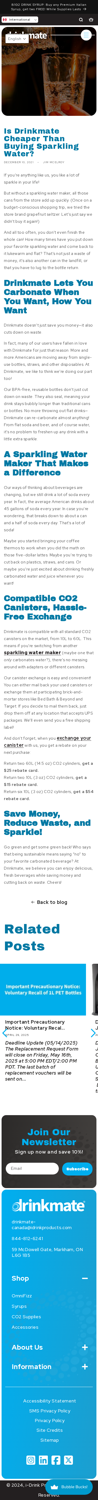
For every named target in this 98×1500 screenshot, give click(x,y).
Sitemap (50, 1440)
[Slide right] (93, 1033)
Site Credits (50, 1430)
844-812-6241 (27, 1238)
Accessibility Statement (49, 1401)
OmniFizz (22, 1296)
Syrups (19, 1306)
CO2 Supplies (26, 1317)
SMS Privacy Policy (50, 1411)
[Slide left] (4, 1033)
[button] (20, 19)
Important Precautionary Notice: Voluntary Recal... (35, 1025)
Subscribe (77, 1169)
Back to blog (52, 902)
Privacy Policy (50, 1420)
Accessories (25, 1327)
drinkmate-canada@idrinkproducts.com (42, 1224)
